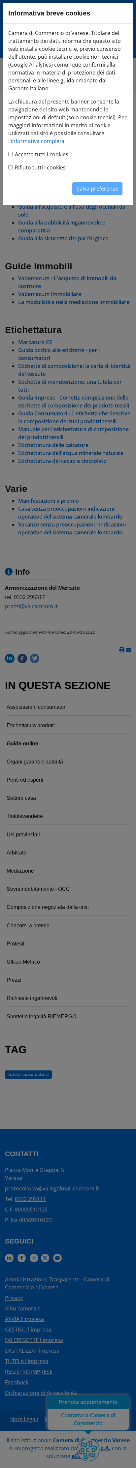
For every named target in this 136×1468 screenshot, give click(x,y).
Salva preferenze (97, 188)
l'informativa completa (36, 141)
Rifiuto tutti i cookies (40, 167)
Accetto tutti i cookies (41, 154)
